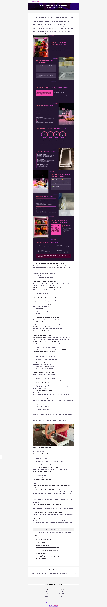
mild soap (48, 500)
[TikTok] (60, 603)
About (47, 591)
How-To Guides (52, 7)
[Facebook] (46, 603)
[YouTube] (53, 603)
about (48, 273)
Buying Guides (61, 593)
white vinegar (41, 311)
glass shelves (59, 265)
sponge (42, 308)
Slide (46, 328)
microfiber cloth (45, 366)
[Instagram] (50, 603)
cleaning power (60, 380)
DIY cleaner (64, 349)
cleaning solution (43, 343)
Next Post (76, 579)
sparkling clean (47, 33)
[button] (76, 1)
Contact (47, 593)
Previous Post (31, 579)
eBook (62, 591)
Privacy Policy (46, 594)
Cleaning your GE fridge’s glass (39, 337)
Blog (61, 596)
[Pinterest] (57, 603)
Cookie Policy (47, 596)
